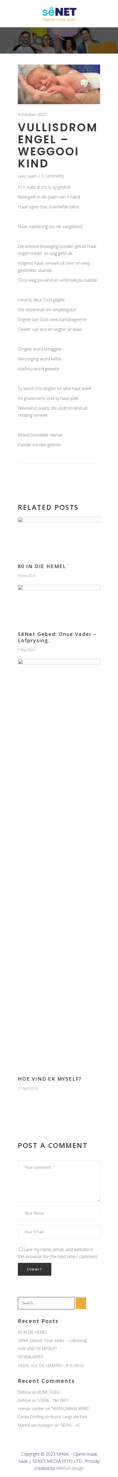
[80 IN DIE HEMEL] (59, 536)
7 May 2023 (26, 649)
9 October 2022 (32, 114)
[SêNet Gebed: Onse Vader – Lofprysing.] (59, 604)
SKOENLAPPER (30, 1356)
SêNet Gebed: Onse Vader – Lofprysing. (57, 637)
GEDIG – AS (70, 1425)
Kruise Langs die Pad (68, 1416)
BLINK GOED (49, 1392)
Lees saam (27, 176)
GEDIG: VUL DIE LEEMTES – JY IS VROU (51, 1365)
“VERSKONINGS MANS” (70, 1408)
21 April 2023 (28, 1088)
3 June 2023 (27, 575)
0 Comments (52, 176)
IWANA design (70, 1468)
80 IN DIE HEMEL (42, 566)
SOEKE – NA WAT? (53, 1400)
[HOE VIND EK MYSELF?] (59, 864)
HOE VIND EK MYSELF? (50, 1078)
